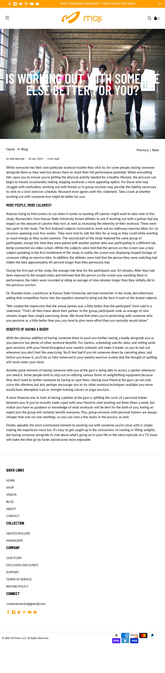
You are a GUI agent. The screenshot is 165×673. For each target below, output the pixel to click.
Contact (13, 516)
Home (10, 149)
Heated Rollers (18, 533)
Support (12, 572)
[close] (159, 4)
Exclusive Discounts (22, 565)
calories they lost (53, 223)
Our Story (14, 558)
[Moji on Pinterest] (26, 4)
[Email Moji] (37, 4)
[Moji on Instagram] (15, 4)
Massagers (14, 540)
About (11, 509)
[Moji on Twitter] (21, 4)
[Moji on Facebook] (9, 4)
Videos (11, 494)
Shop (10, 487)
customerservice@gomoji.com (26, 604)
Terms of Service (19, 579)
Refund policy (17, 586)
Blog (24, 149)
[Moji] (82, 18)
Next (155, 150)
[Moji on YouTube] (32, 4)
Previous (143, 150)
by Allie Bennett (15, 158)
